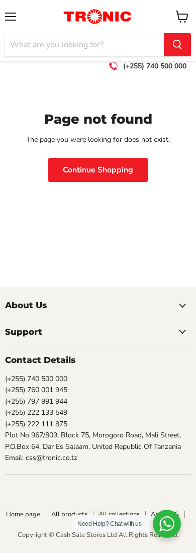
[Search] (177, 44)
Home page (23, 514)
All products (69, 514)
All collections (119, 514)
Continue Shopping (98, 169)
